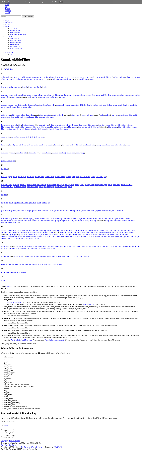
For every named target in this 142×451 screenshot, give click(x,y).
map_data (8, 185)
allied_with (109, 77)
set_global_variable (116, 230)
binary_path (32, 87)
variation (28, 264)
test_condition (94, 246)
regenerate (82, 219)
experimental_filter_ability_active (13, 117)
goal (27, 137)
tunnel (53, 248)
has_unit (27, 145)
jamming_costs (6, 161)
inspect (69, 153)
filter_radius (54, 127)
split (35, 234)
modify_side (69, 185)
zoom (3, 280)
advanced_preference (56, 77)
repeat (59, 221)
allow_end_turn (119, 77)
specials (31, 234)
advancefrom (69, 77)
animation (37, 79)
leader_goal (22, 177)
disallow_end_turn (99, 105)
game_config (5, 137)
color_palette (5, 97)
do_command (6, 107)
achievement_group (29, 77)
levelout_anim (60, 177)
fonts (43, 129)
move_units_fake (7, 187)
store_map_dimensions (101, 234)
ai (104, 77)
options (107, 115)
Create (7, 9)
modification (41, 185)
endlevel (60, 115)
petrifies (7, 211)
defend (35, 105)
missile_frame (31, 185)
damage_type (12, 105)
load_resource (85, 177)
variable (8, 264)
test (87, 246)
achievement (16, 77)
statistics (56, 234)
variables (15, 264)
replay (54, 79)
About (7, 13)
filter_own (36, 127)
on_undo (24, 203)
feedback (25, 125)
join (14, 161)
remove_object (112, 219)
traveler (43, 248)
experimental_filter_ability (128, 115)
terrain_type (81, 246)
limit (73, 177)
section (66, 230)
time (5, 248)
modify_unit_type (101, 185)
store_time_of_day (49, 236)
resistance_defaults (120, 221)
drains (14, 107)
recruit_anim (49, 219)
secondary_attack (45, 230)
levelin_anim (49, 177)
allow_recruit (5, 79)
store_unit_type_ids (122, 236)
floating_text (36, 129)
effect (32, 115)
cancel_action (13, 95)
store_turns (60, 236)
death (20, 105)
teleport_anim (32, 246)
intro (25, 153)
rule (18, 223)
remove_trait (36, 221)
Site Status (12, 445)
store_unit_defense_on (95, 236)
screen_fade (12, 230)
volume (59, 264)
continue (42, 97)
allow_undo (15, 79)
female (31, 125)
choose (88, 95)
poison (34, 211)
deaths (24, 105)
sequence (81, 230)
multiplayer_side (61, 187)
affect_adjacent (97, 77)
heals (108, 145)
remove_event (92, 219)
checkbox (76, 95)
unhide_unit (5, 256)
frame (66, 129)
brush (44, 87)
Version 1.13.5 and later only (21, 340)
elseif (54, 115)
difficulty (83, 105)
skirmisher (105, 232)
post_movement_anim (45, 211)
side (100, 232)
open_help (32, 203)
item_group (80, 153)
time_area (11, 248)
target (3, 246)
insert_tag (62, 153)
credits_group (54, 97)
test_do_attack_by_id (107, 246)
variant (21, 264)
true (48, 248)
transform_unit (35, 248)
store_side (21, 236)
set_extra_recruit (103, 230)
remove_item (102, 219)
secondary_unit (57, 230)
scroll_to (25, 230)
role (14, 223)
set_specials (13, 232)
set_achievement (91, 230)
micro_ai (23, 185)
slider (112, 232)
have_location (48, 145)
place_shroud (21, 211)
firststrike (28, 129)
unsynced (86, 256)
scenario (4, 230)
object (3, 203)
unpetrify (69, 256)
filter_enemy (5, 127)
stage (40, 234)
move (110, 185)
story (3, 238)
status (62, 234)
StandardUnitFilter (14, 302)
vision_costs (52, 264)
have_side (57, 145)
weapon (60, 79)
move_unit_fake (126, 185)
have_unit (65, 145)
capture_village (37, 95)
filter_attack (83, 125)
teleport (14, 234)
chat (70, 95)
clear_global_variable (99, 95)
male (3, 185)
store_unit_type (109, 236)
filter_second (72, 127)
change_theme (63, 95)
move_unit (116, 185)
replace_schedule (78, 221)
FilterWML (9, 286)
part (2, 211)
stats (86, 79)
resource (4, 223)
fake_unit (14, 125)
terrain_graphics (60, 246)
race (2, 219)
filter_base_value (104, 125)
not (2, 195)
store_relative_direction (9, 236)
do (136, 105)
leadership (30, 177)
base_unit (4, 87)
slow (116, 232)
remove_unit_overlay (48, 221)
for (47, 129)
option (39, 203)
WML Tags (9, 69)
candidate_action (25, 95)
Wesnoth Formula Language (54, 340)
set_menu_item (129, 230)
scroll (19, 230)
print (92, 211)
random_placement (11, 219)
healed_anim (90, 145)
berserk (24, 87)
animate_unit (28, 79)
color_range (15, 97)
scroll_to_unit (33, 230)
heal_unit (82, 145)
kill (2, 169)
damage (4, 105)
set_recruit (4, 232)
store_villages (134, 236)
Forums (8, 11)
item (73, 153)
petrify (13, 211)
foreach (51, 129)
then (138, 246)
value (3, 264)
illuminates (32, 153)
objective (9, 203)
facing (7, 125)
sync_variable (34, 238)
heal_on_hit (74, 145)
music (70, 187)
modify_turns (79, 185)
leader (15, 177)
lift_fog (68, 177)
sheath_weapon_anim (45, 232)
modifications (51, 185)
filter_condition (116, 125)
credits (102, 115)
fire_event (20, 129)
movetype (42, 187)
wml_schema (21, 272)
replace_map (66, 221)
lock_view (99, 177)
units (53, 256)
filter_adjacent (56, 125)
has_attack (19, 145)
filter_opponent (26, 127)
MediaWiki (58, 447)
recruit (42, 219)
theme (134, 246)
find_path (12, 129)
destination (75, 105)
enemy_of (85, 115)
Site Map (4, 445)
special (81, 79)
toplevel (23, 248)
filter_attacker (92, 125)
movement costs (32, 187)
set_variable (22, 232)
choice (82, 95)
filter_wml (4, 129)
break (39, 87)
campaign (4, 95)
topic (17, 248)
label (3, 177)
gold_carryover (39, 137)
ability (107, 221)
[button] (7, 20)
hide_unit (122, 145)
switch (26, 238)
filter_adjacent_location (69, 125)
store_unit (68, 236)
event (116, 115)
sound (121, 232)
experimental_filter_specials (35, 117)
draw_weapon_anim (24, 107)
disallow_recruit (128, 105)
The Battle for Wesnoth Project (31, 447)
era (113, 115)
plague (29, 211)
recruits (69, 219)
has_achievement (37, 145)
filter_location (15, 127)
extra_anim (49, 117)
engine (92, 115)
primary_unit (85, 211)
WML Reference (14, 441)
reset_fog (93, 221)
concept (42, 125)
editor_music (15, 115)
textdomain (127, 246)
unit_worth (47, 256)
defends (41, 105)
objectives (17, 203)
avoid (91, 79)
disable (89, 105)
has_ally (12, 145)
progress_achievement (103, 211)
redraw (75, 219)
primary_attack (75, 211)
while (3, 272)
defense (48, 105)
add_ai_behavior (42, 77)
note (5, 195)
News (7, 5)
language (8, 177)
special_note (23, 234)
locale (93, 177)
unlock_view (60, 256)
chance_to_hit (52, 95)
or (48, 203)
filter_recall (63, 127)
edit (3, 69)
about (9, 77)
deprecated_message (63, 105)
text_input (118, 246)
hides (128, 145)
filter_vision (122, 127)
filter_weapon (132, 127)
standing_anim (48, 234)
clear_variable (125, 95)
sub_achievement (17, 238)
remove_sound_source (9, 221)
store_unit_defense (79, 236)
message (16, 185)
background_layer (15, 87)
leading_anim (39, 177)
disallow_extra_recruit (114, 105)
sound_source (129, 232)
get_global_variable (18, 137)
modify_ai (60, 185)
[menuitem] (13, 28)
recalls (37, 219)
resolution (131, 221)
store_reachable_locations (119, 234)
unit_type (39, 256)
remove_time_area (24, 221)
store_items (77, 234)
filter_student (112, 127)
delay (53, 105)
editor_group (5, 115)
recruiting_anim (60, 219)
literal (77, 177)
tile (2, 248)
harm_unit (4, 145)
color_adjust (135, 95)
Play (6, 7)
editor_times (25, 115)
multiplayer (50, 187)
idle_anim (4, 153)
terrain (48, 153)
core (47, 97)
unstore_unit (77, 256)
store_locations (87, 234)
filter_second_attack (85, 127)
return (10, 223)
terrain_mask (71, 246)
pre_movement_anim (61, 211)
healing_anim (101, 145)
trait (28, 248)
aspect (44, 79)
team (7, 246)
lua (105, 177)
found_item (59, 129)
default (30, 105)
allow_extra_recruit (133, 77)
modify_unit (89, 185)
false (19, 125)
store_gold (68, 234)
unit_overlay (30, 256)
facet (3, 125)
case (44, 95)
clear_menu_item (113, 95)
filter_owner (45, 127)
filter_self (96, 127)
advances (88, 77)
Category (4, 441)
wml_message (11, 272)
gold (31, 137)
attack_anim (68, 79)
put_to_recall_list (117, 211)
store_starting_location (34, 236)
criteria (62, 97)
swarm (7, 238)
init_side (55, 153)
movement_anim (20, 187)
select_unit (73, 230)
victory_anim (36, 264)
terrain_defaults (48, 246)
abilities (4, 77)
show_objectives (92, 232)
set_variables (32, 232)
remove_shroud (124, 219)
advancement (79, 77)
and (22, 79)
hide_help (114, 145)
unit (111, 221)
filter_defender (127, 125)
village (44, 264)
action (30, 97)
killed (6, 169)
